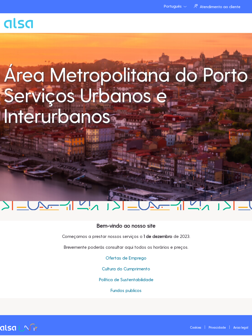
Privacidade (217, 327)
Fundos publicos (126, 290)
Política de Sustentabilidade (126, 279)
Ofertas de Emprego (126, 257)
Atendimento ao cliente (220, 6)
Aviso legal (240, 327)
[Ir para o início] (9, 23)
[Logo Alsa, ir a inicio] (19, 327)
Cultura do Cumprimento (126, 268)
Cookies (195, 327)
